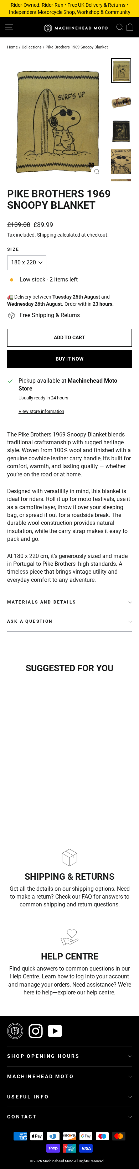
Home (12, 47)
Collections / (34, 47)
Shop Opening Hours (43, 1056)
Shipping (46, 235)
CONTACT (22, 1116)
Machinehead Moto (40, 1076)
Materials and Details (41, 602)
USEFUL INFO (28, 1097)
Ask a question (30, 621)
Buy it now (69, 359)
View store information (41, 411)
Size (13, 249)
